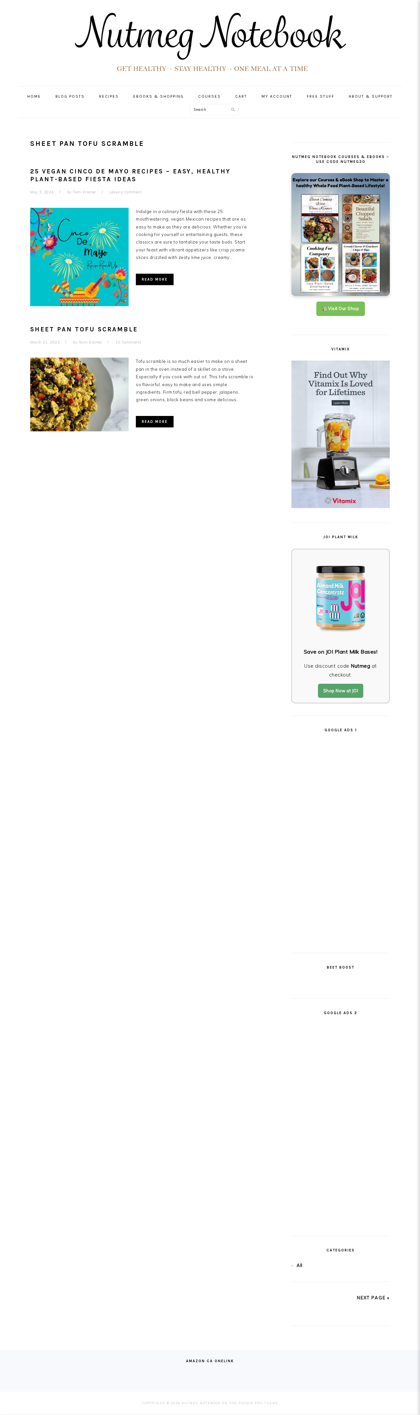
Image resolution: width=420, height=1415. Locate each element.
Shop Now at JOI (340, 690)
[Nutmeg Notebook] (210, 74)
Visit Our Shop (343, 308)
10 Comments (129, 342)
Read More (155, 279)
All (300, 1265)
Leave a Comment (126, 192)
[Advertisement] (340, 839)
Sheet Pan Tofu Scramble (84, 329)
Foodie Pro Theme (258, 1403)
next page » (373, 1297)
